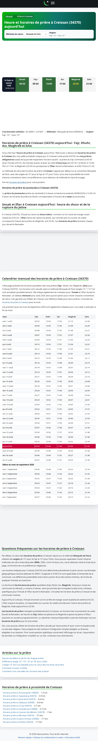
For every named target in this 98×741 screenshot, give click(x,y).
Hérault (9, 16)
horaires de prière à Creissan (15, 302)
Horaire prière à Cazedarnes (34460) (20, 709)
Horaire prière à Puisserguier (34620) (21, 692)
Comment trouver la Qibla (14, 668)
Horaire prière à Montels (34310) (18, 715)
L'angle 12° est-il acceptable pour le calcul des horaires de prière (33, 664)
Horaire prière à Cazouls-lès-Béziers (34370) (24, 712)
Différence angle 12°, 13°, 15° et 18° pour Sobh (24, 661)
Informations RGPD (72, 737)
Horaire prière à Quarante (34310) (19, 699)
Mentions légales (25, 737)
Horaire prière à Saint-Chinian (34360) (21, 718)
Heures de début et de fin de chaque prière (23, 658)
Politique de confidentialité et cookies (48, 737)
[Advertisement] (49, 58)
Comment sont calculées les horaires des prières (25, 671)
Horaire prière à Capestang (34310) (20, 696)
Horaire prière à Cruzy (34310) (17, 705)
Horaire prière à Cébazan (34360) (19, 702)
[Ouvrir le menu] (52, 3)
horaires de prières (18, 182)
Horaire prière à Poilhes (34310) (18, 722)
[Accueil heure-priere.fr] (46, 3)
